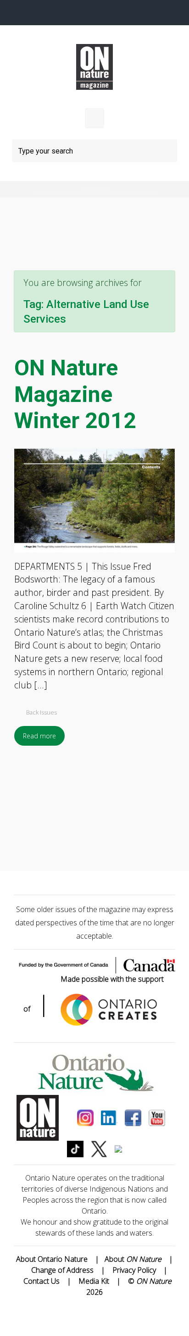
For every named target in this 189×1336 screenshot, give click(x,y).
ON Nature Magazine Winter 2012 (75, 394)
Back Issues (41, 712)
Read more (39, 735)
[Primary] (94, 118)
